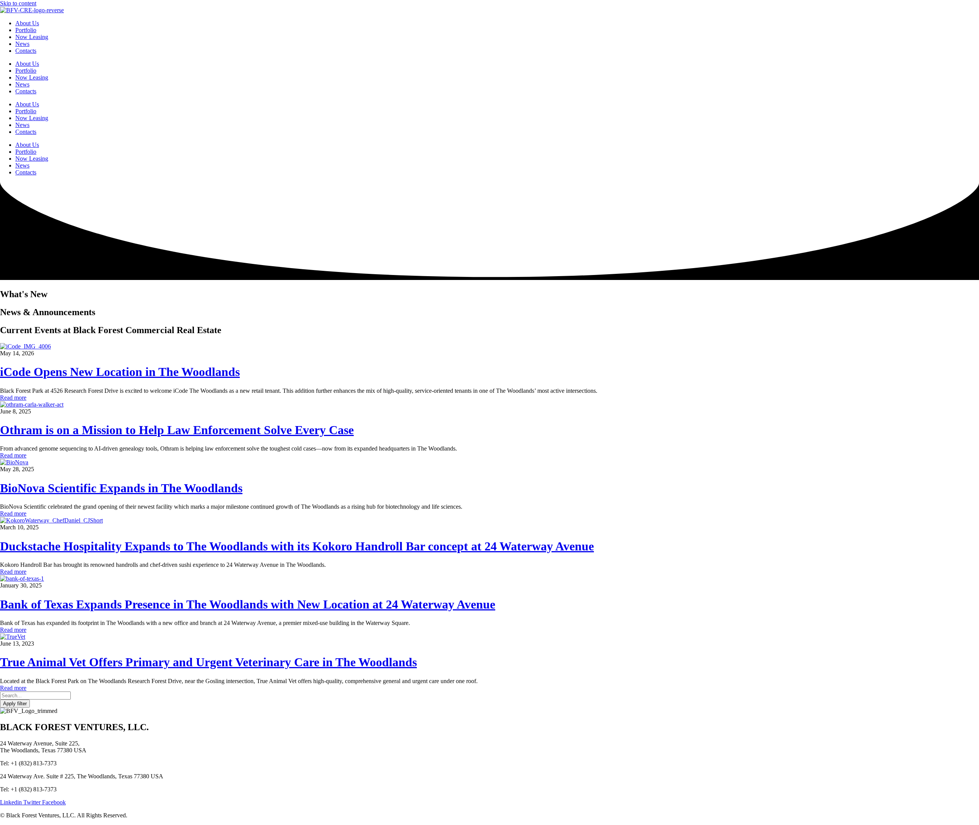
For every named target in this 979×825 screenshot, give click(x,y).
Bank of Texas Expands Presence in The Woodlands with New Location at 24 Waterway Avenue (247, 604)
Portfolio (25, 111)
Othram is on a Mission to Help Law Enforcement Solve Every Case (177, 430)
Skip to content (18, 3)
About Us (27, 104)
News (22, 125)
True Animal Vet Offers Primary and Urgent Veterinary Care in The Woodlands (208, 662)
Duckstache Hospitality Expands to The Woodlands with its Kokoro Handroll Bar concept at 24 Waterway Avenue (297, 546)
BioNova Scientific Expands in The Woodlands (121, 488)
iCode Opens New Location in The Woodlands (120, 372)
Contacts (25, 132)
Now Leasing (31, 118)
